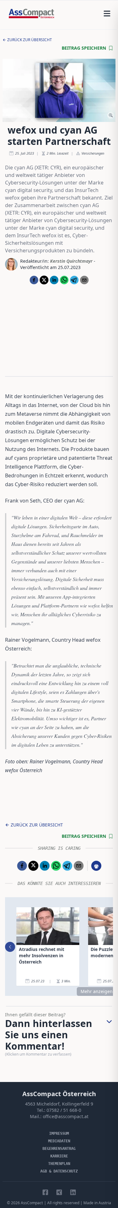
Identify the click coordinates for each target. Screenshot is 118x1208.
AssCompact (32, 1202)
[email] (84, 280)
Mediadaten (59, 1141)
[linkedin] (54, 280)
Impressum (59, 1133)
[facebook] (34, 280)
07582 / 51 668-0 (64, 1110)
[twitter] (44, 280)
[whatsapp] (64, 280)
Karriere (59, 1156)
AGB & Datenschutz (59, 1171)
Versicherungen (92, 153)
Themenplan (59, 1163)
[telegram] (74, 280)
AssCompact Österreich (59, 1094)
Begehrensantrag (59, 1148)
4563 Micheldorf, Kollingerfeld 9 (59, 1104)
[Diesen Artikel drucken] (96, 866)
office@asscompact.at (65, 1116)
